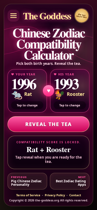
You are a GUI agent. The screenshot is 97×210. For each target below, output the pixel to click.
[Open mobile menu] (13, 16)
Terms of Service (28, 195)
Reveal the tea (48, 124)
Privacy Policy (55, 195)
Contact (75, 195)
